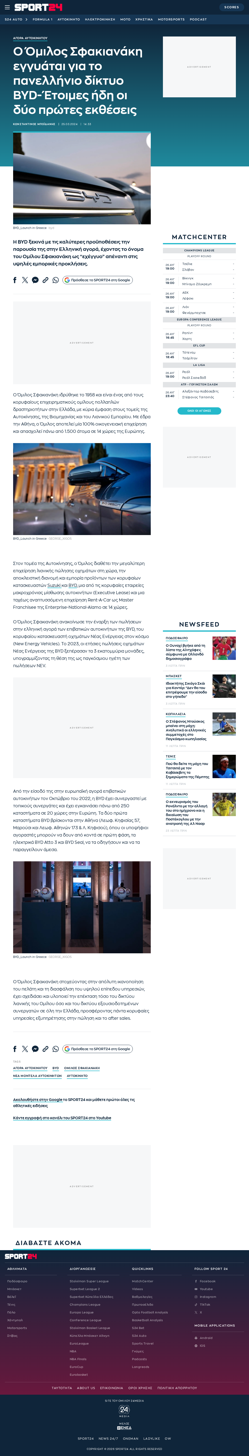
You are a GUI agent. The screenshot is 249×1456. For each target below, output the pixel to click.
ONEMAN (131, 1438)
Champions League (85, 1304)
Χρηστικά (144, 19)
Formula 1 (43, 19)
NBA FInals (78, 1359)
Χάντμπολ (15, 1320)
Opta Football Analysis (150, 1312)
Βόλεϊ (11, 1296)
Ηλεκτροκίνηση (100, 19)
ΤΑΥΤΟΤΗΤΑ (62, 1388)
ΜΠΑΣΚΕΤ (174, 676)
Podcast (198, 19)
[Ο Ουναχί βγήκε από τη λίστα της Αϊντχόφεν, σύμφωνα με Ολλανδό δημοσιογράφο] (224, 648)
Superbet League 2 (85, 1289)
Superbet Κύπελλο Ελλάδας (92, 1296)
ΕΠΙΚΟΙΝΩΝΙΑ (112, 1388)
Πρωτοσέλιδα (142, 1304)
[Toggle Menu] (7, 7)
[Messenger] (35, 280)
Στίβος (12, 1335)
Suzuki (54, 585)
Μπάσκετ (14, 1289)
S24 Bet (138, 1328)
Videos (137, 1289)
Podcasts (139, 1359)
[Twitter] (25, 280)
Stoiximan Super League (89, 1281)
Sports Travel (142, 1343)
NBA (73, 1351)
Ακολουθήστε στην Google (38, 1100)
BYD (73, 585)
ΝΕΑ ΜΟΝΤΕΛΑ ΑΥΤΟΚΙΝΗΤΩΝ (37, 1075)
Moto (125, 19)
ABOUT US (86, 1388)
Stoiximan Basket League (90, 1328)
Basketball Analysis (147, 1320)
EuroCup (76, 1366)
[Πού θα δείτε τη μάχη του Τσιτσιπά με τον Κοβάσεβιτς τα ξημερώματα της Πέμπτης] (224, 766)
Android (206, 1338)
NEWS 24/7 (108, 1438)
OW (168, 1438)
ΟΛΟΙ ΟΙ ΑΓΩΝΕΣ (199, 411)
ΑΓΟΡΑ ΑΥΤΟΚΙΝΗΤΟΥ (30, 1068)
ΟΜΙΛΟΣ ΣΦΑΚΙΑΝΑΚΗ (82, 1068)
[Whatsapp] (55, 280)
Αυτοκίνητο (69, 19)
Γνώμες (138, 1351)
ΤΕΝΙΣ (171, 756)
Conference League (86, 1320)
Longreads (140, 1366)
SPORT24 (86, 1438)
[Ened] (124, 1427)
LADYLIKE (151, 1438)
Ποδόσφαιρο (17, 1281)
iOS (202, 1345)
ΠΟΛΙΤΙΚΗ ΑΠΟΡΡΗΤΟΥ (177, 1388)
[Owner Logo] (124, 1410)
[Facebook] (14, 280)
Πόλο (11, 1312)
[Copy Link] (45, 280)
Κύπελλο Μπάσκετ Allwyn (90, 1335)
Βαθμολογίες (142, 1296)
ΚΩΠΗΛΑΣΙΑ (176, 714)
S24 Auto (14, 19)
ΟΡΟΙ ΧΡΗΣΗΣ (140, 1388)
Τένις (11, 1304)
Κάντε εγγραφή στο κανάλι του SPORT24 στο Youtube (62, 1118)
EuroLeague (79, 1343)
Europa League (82, 1312)
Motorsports (171, 19)
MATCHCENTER (199, 237)
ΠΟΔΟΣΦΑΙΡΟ (177, 638)
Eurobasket (79, 1374)
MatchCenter (142, 1281)
